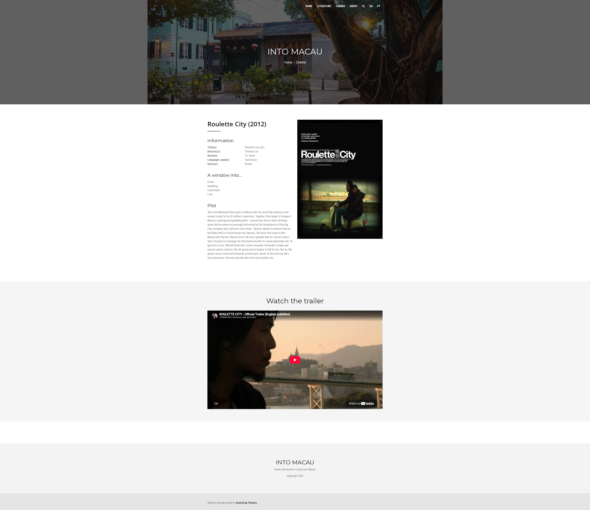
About (354, 6)
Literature (324, 6)
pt (378, 6)
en (371, 6)
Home (308, 6)
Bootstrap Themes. (247, 502)
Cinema (340, 6)
